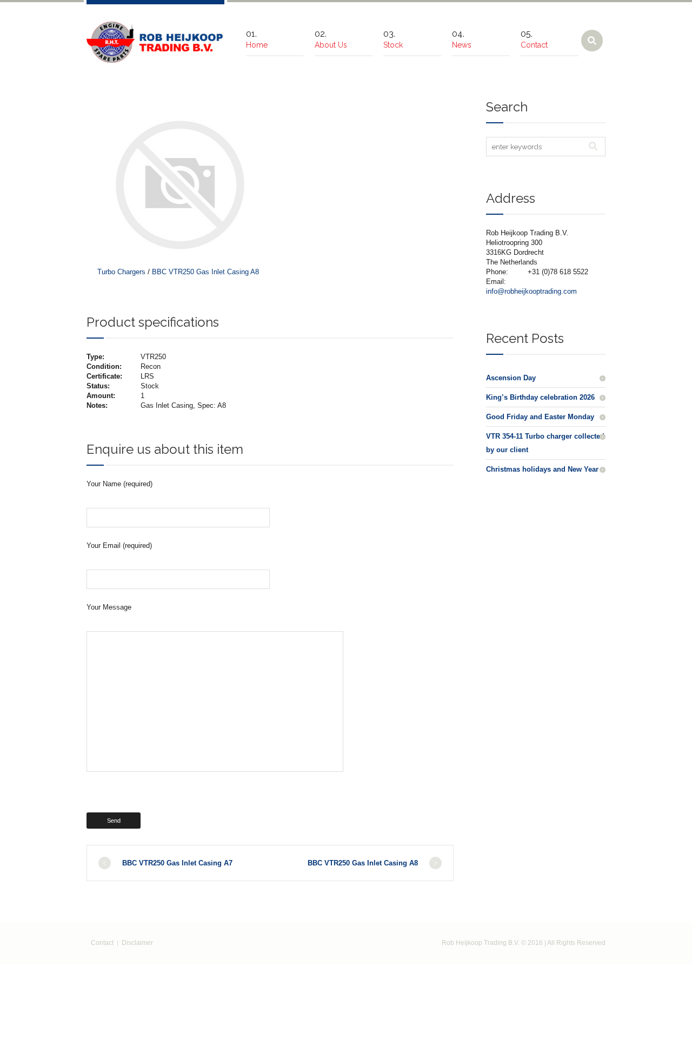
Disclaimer (137, 943)
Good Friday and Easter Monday (540, 417)
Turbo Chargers (121, 272)
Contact (102, 943)
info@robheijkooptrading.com (531, 291)
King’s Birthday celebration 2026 (540, 397)
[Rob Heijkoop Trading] (155, 42)
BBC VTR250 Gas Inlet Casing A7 (177, 863)
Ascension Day (511, 378)
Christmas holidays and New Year (542, 469)
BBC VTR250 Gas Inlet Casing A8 (205, 272)
